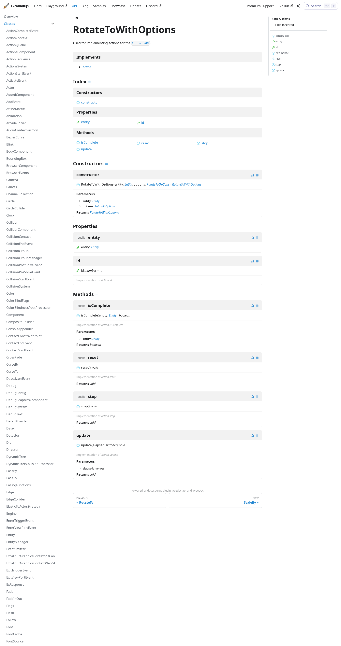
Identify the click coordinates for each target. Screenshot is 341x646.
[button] (29, 24)
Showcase (118, 6)
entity (85, 122)
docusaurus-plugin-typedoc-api (166, 490)
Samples (99, 6)
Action (87, 67)
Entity (128, 184)
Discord (152, 6)
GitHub (283, 6)
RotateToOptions (158, 184)
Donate (135, 6)
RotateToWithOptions (186, 184)
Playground (55, 6)
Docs (38, 6)
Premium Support (260, 6)
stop (204, 143)
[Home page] (77, 18)
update (86, 149)
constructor (90, 102)
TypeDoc (198, 490)
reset (145, 143)
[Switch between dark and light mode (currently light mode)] (298, 6)
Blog (85, 6)
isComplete (89, 142)
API (74, 6)
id (142, 122)
